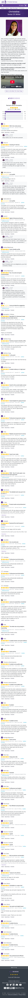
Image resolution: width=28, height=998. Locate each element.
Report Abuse (7, 132)
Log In (22, 5)
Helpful (2, 132)
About (7, 8)
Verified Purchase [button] (5, 128)
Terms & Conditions (13, 994)
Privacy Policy (22, 994)
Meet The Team (14, 8)
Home (2, 8)
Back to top (14, 967)
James (6, 134)
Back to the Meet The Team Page (14, 91)
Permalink (12, 132)
